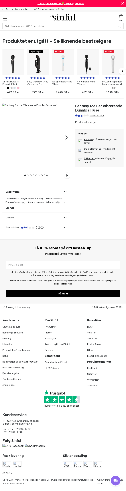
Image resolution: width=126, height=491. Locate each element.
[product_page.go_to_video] (67, 175)
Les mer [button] (10, 207)
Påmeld (63, 293)
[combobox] (60, 26)
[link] (8, 88)
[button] (122, 3)
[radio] (6, 78)
